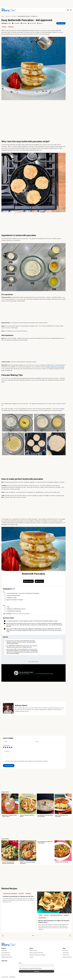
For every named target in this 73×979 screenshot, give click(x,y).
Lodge (62, 408)
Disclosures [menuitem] (66, 952)
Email (20, 963)
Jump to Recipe (60, 23)
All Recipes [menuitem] (4, 950)
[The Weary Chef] (8, 10)
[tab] (34, 935)
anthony (40, 23)
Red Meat (66, 915)
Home (2, 16)
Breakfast (14, 16)
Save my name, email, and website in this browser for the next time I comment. (26, 761)
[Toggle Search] (68, 10)
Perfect (12, 747)
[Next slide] (70, 935)
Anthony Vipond (35, 661)
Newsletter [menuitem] (12, 977)
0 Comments (17, 23)
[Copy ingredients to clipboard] (14, 588)
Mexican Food (42, 917)
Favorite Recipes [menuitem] (5, 952)
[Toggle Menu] (71, 10)
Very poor (4, 747)
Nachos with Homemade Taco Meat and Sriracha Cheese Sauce (53, 921)
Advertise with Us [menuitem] (67, 957)
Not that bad (6, 747)
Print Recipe (29, 581)
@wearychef (32, 673)
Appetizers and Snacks (56, 915)
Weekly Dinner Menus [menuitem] (6, 957)
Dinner (40, 915)
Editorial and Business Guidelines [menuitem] (38, 955)
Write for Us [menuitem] (66, 955)
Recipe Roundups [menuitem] (5, 955)
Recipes (8, 16)
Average (8, 747)
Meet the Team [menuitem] (33, 950)
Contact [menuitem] (32, 957)
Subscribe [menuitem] (65, 950)
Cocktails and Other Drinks (10, 893)
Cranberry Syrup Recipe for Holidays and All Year (18, 896)
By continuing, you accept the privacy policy (30, 968)
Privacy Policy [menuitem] (4, 977)
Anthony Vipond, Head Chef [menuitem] (36, 952)
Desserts (21, 893)
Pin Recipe (40, 581)
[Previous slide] (2, 935)
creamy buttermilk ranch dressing (55, 367)
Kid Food (4, 26)
